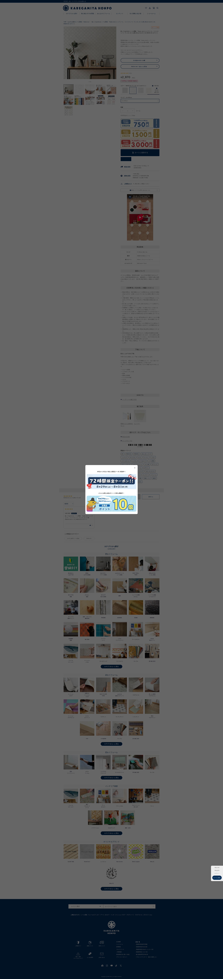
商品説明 (217, 870)
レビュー (217, 873)
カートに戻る (217, 877)
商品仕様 (217, 867)
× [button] (135, 467)
